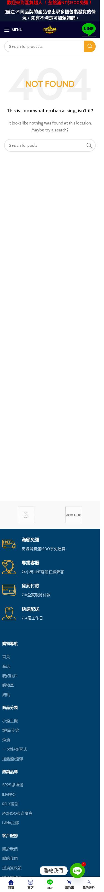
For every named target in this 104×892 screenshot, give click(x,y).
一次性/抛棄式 (14, 749)
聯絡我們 (10, 858)
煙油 (6, 739)
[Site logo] (50, 29)
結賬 (6, 694)
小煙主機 (10, 720)
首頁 (6, 656)
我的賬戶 (10, 675)
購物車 (8, 685)
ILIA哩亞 (9, 794)
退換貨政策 (12, 867)
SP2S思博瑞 (12, 784)
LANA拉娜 (10, 822)
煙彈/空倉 (10, 730)
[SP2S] (26, 515)
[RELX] (74, 515)
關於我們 (10, 848)
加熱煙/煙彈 (12, 758)
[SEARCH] (90, 46)
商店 (6, 666)
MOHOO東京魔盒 (17, 813)
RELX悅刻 (10, 803)
